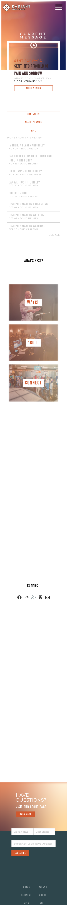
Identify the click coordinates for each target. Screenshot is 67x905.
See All (54, 235)
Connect (26, 895)
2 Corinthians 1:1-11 (28, 81)
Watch (26, 887)
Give (33, 130)
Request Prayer (33, 122)
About (42, 895)
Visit (43, 902)
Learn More (25, 814)
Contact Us (34, 114)
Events (43, 887)
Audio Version (33, 88)
